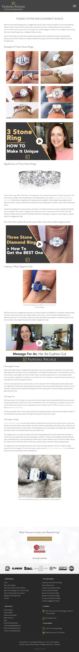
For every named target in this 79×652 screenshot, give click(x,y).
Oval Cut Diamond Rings (50, 590)
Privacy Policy (23, 642)
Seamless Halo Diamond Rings (52, 582)
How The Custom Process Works (14, 588)
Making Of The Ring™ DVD (12, 596)
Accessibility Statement (37, 642)
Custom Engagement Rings (50, 601)
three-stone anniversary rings (56, 448)
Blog (5, 620)
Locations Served (39, 649)
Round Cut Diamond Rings (50, 593)
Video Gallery (8, 612)
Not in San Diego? (9, 585)
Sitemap (57, 644)
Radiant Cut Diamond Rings (51, 596)
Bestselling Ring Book (11, 623)
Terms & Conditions (52, 642)
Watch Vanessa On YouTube (55, 632)
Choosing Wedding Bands (12, 625)
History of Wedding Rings (12, 631)
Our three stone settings (12, 423)
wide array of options (16, 407)
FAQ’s (6, 582)
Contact (6, 598)
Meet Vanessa (8, 618)
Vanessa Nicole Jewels (32, 644)
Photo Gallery (8, 610)
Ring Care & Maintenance (12, 628)
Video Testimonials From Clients (14, 593)
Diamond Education (10, 615)
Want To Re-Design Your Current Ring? (16, 590)
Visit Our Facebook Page (54, 628)
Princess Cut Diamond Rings (51, 598)
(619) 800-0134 (51, 618)
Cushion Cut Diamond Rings (51, 588)
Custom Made (48, 305)
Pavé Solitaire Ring (48, 585)
